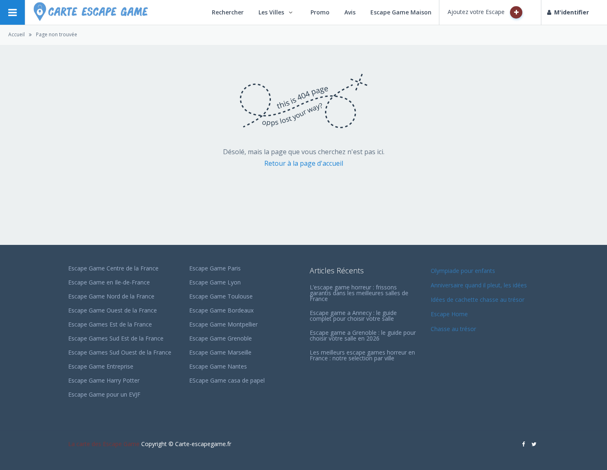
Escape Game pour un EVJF (104, 394)
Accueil (16, 34)
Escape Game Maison (401, 12)
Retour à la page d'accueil (303, 163)
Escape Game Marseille (220, 352)
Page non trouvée (56, 34)
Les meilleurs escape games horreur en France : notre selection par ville (362, 355)
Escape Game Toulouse (221, 296)
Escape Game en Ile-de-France (109, 282)
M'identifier (571, 12)
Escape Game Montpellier (223, 324)
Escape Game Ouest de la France (112, 310)
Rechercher (228, 12)
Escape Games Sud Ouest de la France (119, 352)
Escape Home (449, 314)
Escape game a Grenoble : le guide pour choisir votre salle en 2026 (363, 335)
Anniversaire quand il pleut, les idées (479, 285)
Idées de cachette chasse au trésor (477, 299)
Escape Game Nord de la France (111, 296)
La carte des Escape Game (104, 444)
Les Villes (271, 12)
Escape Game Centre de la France (113, 268)
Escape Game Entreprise (100, 366)
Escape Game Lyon (215, 282)
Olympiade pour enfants (464, 271)
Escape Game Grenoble (220, 338)
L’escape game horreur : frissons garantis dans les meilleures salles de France (359, 293)
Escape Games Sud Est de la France (116, 338)
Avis (350, 12)
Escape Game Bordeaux (221, 310)
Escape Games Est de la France (110, 324)
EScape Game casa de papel (227, 380)
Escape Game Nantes (218, 366)
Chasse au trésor (454, 329)
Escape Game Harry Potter (104, 380)
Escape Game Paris (215, 268)
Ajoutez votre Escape (477, 12)
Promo (320, 12)
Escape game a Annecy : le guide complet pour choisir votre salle (353, 315)
